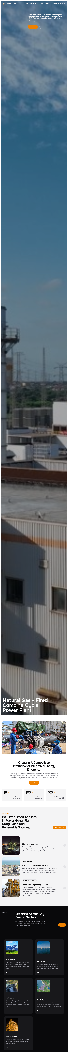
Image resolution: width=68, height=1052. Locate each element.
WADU (41, 4)
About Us (33, 4)
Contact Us (61, 4)
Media (47, 4)
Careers (54, 4)
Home (27, 4)
